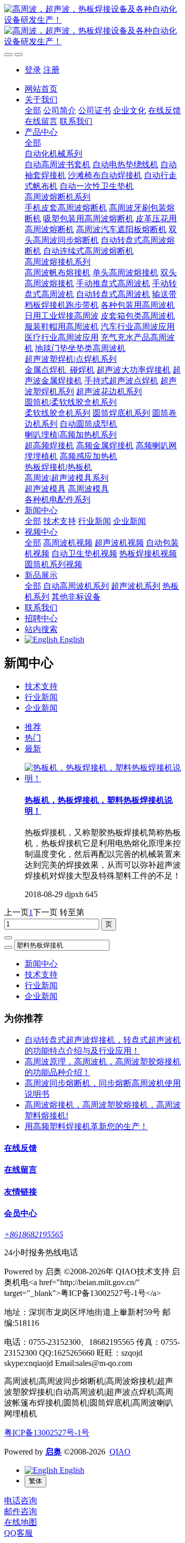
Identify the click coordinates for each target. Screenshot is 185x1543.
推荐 (33, 727)
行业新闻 (41, 697)
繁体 (35, 1481)
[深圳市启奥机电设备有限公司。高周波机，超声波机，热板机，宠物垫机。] (92, 25)
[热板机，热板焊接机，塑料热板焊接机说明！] (103, 778)
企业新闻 (41, 708)
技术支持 (41, 686)
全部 (33, 110)
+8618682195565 (33, 1234)
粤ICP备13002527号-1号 (46, 1432)
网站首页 (41, 88)
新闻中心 (41, 963)
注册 (51, 69)
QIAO (120, 1451)
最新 (33, 748)
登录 (33, 69)
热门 (33, 737)
